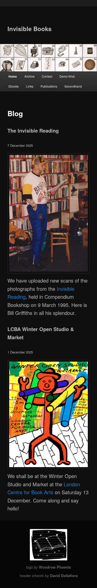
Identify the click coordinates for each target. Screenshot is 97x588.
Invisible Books (29, 28)
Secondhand (73, 86)
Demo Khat (67, 76)
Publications (49, 86)
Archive (29, 76)
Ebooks (13, 86)
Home (12, 76)
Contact (47, 76)
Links (29, 86)
